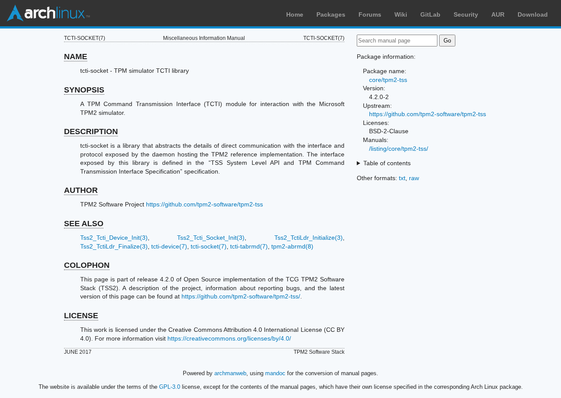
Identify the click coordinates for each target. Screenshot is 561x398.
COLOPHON (87, 265)
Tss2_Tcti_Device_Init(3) (114, 237)
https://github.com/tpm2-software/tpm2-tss (204, 204)
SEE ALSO (83, 223)
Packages (330, 14)
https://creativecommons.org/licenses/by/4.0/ (229, 338)
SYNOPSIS (84, 89)
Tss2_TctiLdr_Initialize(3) (308, 237)
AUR (497, 14)
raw (414, 177)
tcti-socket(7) (209, 246)
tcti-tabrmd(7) (249, 246)
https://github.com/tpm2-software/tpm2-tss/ (240, 296)
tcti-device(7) (169, 246)
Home (294, 14)
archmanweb (230, 373)
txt (402, 177)
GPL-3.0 (169, 387)
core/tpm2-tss (388, 79)
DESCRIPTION (91, 131)
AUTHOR (81, 190)
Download (533, 14)
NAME (75, 56)
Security (466, 14)
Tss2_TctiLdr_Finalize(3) (114, 246)
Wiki (400, 14)
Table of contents (387, 163)
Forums (370, 14)
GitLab (430, 14)
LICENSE (81, 315)
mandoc (275, 373)
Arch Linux (48, 13)
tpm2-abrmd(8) (292, 246)
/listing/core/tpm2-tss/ (398, 148)
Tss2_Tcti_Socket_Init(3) (211, 237)
